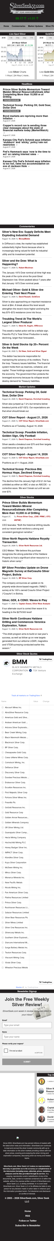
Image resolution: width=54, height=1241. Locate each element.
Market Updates (35, 26)
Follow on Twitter (28, 1220)
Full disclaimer (33, 1191)
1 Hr (10, 38)
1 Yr (31, 38)
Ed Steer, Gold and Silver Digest (33, 351)
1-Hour (8, 75)
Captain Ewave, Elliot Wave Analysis (34, 603)
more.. (26, 75)
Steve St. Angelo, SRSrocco (31, 325)
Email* (4, 1020)
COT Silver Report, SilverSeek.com (34, 421)
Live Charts (17, 71)
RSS (27, 1215)
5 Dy (24, 38)
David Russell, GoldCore (29, 296)
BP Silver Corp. (25, 578)
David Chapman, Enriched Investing (34, 399)
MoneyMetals (24, 238)
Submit (27, 1061)
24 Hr (4, 38)
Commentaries (18, 26)
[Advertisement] (27, 197)
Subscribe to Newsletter (27, 1225)
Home (6, 26)
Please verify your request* (13, 1043)
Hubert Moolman (26, 267)
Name (4, 1032)
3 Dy (17, 38)
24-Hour (18, 75)
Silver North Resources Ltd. (31, 545)
